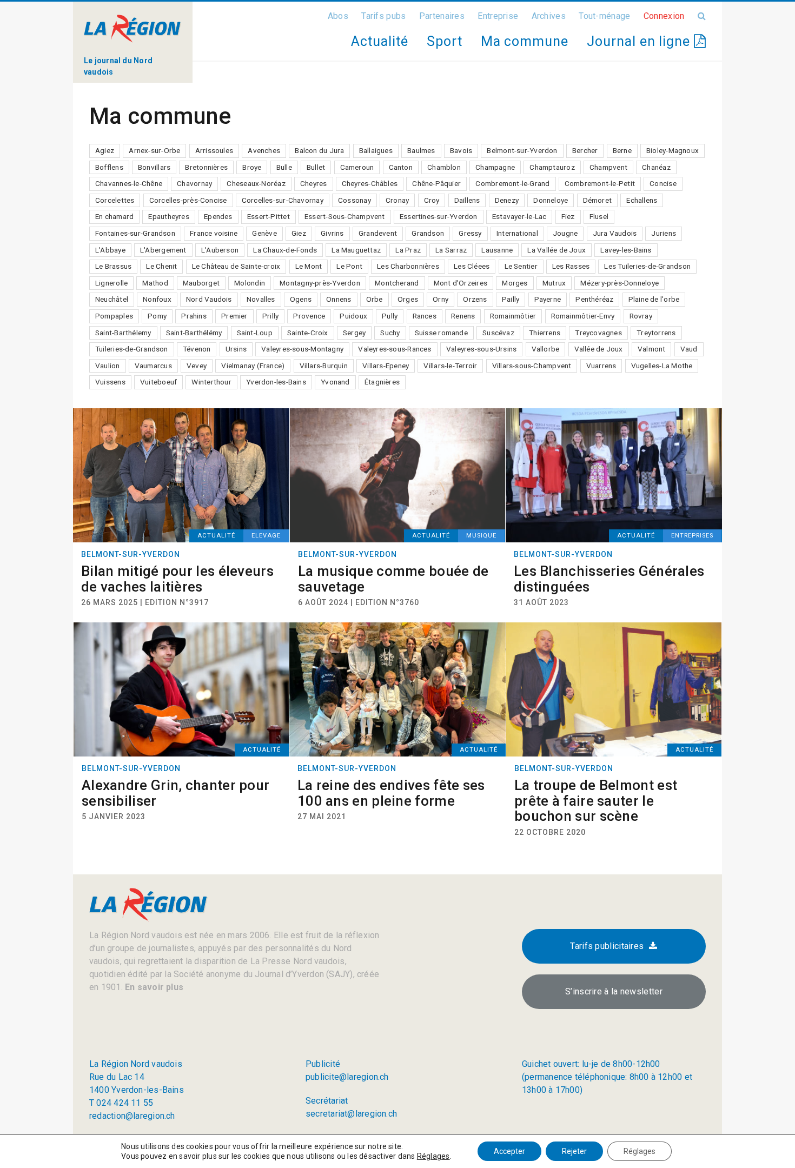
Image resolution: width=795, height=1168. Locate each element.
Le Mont (308, 266)
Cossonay (354, 200)
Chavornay (194, 183)
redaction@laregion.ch (132, 1116)
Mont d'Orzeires (460, 282)
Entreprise (498, 16)
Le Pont (349, 266)
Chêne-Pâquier (436, 183)
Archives (549, 16)
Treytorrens (656, 332)
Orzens (475, 299)
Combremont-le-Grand (512, 183)
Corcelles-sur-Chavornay (282, 200)
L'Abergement (163, 249)
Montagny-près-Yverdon (320, 282)
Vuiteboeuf (158, 381)
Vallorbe (546, 348)
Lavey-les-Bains (625, 249)
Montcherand (397, 282)
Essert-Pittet (268, 216)
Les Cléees (471, 266)
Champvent (608, 167)
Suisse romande (441, 332)
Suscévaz (498, 332)
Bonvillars (154, 167)
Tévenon (197, 348)
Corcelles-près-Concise (188, 200)
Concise (663, 183)
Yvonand (335, 381)
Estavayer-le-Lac (519, 216)
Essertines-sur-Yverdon (439, 216)
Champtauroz (551, 167)
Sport (444, 41)
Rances (424, 315)
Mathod (155, 282)
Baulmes (421, 150)
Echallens (641, 200)
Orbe (374, 299)
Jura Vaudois (615, 233)
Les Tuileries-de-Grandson (647, 266)
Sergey (354, 332)
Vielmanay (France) (252, 365)
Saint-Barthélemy (123, 332)
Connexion (664, 16)
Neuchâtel (111, 299)
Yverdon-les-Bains (276, 381)
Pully (390, 315)
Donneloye (550, 200)
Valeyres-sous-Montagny (302, 348)
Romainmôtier (513, 315)
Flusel (598, 216)
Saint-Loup (255, 332)
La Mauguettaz (356, 249)
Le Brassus (113, 266)
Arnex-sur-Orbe (154, 150)
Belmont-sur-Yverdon (522, 150)
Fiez (568, 216)
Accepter (509, 1151)
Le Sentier (521, 266)
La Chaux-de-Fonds (285, 249)
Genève (264, 233)
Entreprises (692, 535)
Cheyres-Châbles (370, 183)
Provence (309, 315)
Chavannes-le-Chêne (128, 183)
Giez (299, 233)
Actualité (379, 41)
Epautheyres (168, 216)
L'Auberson (220, 249)
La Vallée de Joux (556, 249)
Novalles (261, 299)
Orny (440, 299)
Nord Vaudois (209, 299)
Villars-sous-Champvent (532, 365)
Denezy (507, 200)
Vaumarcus (153, 365)
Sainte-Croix (307, 332)
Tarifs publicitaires (607, 946)
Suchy (390, 332)
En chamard (114, 216)
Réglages (433, 1156)
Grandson (428, 233)
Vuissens (110, 381)
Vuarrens (601, 365)
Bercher (585, 150)
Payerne (547, 299)
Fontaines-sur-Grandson (135, 233)
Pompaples (114, 315)
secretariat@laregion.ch (351, 1114)
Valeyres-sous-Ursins (481, 348)
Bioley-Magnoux (672, 150)
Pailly (510, 299)
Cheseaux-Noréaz (256, 183)
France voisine (213, 233)
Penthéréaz (594, 299)
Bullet (316, 167)
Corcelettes (114, 200)
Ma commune (524, 41)
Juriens (663, 233)
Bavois (461, 150)
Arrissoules (214, 150)
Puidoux (353, 315)
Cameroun (357, 167)
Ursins (236, 348)
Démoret (597, 200)
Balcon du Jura (319, 150)
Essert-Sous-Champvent (344, 216)
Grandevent (378, 233)
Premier (234, 315)
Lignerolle (111, 282)
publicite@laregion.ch (347, 1077)
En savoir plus (153, 987)
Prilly (270, 315)
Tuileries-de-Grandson (131, 348)
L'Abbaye (110, 249)
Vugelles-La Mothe (662, 365)
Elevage (266, 535)
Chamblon (444, 167)
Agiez (104, 150)
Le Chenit (161, 266)
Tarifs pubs (383, 16)
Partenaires (442, 16)
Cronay (397, 200)
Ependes (218, 216)
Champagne (495, 167)
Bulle (284, 167)
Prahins (194, 315)
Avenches (264, 150)
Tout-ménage (604, 16)
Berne (622, 150)
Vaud (689, 348)
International (517, 233)
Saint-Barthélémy (194, 332)
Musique (481, 535)
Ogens (301, 299)
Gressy (470, 233)
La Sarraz (451, 249)
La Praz (408, 249)
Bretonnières (206, 167)
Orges (408, 299)
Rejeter (574, 1151)
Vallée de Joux (598, 348)
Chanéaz (656, 167)
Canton (401, 167)
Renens (463, 315)
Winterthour (211, 381)
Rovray (641, 315)
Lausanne (497, 249)
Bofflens (109, 167)
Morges (514, 282)
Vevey (197, 365)
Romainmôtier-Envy (583, 315)
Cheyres (313, 183)
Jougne (565, 233)
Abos (338, 16)
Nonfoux (157, 299)
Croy (432, 200)
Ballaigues (376, 150)
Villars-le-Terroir (450, 365)
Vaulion (107, 365)
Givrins (332, 233)
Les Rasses (570, 266)
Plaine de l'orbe (654, 299)
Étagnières (382, 381)
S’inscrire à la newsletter (613, 991)
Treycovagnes (598, 332)
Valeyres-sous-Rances (394, 348)
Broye (251, 167)
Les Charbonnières (408, 266)
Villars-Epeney (385, 365)
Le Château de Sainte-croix (236, 266)
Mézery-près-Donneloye (619, 282)
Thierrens (544, 332)
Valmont (652, 348)
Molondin (249, 282)
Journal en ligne (640, 41)
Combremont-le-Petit (600, 183)
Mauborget (201, 282)
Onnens (338, 299)
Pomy (157, 315)
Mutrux (554, 282)
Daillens (467, 200)
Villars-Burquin (324, 365)
